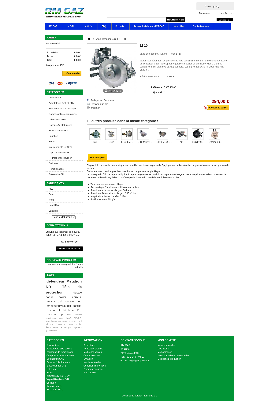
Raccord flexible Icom (60, 310)
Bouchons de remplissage (62, 108)
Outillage (53, 163)
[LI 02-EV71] (127, 134)
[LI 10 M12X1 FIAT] (144, 134)
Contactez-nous (201, 26)
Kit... (182, 142)
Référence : (157, 87)
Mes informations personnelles (173, 355)
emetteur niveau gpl (58, 305)
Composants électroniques (62, 114)
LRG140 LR (198, 142)
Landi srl (53, 211)
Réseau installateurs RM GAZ (148, 26)
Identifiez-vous (226, 13)
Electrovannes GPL (59, 130)
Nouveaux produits (61, 260)
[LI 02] (111, 134)
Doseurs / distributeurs (60, 125)
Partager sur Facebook (102, 100)
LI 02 (111, 142)
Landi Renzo (55, 205)
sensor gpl (53, 301)
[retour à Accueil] (89, 39)
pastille (77, 305)
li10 (79, 310)
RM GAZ (51, 27)
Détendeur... (215, 142)
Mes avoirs (163, 348)
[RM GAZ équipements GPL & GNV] (64, 13)
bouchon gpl (55, 314)
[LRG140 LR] (198, 134)
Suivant (227, 135)
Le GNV (86, 27)
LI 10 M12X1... (144, 142)
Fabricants (55, 183)
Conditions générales (95, 365)
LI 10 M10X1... (164, 142)
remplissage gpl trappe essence (61, 321)
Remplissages (56, 169)
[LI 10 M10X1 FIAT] (164, 134)
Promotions (89, 345)
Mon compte (167, 340)
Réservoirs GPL (57, 174)
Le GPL (68, 27)
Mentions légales (92, 362)
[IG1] (95, 134)
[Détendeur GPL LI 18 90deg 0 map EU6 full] (215, 134)
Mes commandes (166, 345)
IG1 (95, 142)
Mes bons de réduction (169, 359)
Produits (118, 27)
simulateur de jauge (64, 324)
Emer (51, 194)
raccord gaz (66, 327)
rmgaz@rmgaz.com (139, 360)
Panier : (212, 6)
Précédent (87, 135)
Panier (51, 37)
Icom (51, 200)
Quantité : (158, 92)
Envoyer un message (69, 249)
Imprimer (95, 108)
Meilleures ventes (93, 352)
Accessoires (55, 97)
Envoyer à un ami (100, 104)
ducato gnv (73, 301)
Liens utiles (178, 26)
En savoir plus (97, 157)
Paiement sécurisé (93, 369)
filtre (69, 314)
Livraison (88, 359)
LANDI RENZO (73, 318)
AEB (51, 189)
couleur (76, 297)
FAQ (102, 27)
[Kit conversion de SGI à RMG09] (182, 134)
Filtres (52, 141)
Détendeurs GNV (57, 119)
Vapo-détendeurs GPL (60, 152)
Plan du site (90, 372)
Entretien (53, 136)
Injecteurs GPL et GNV (60, 147)
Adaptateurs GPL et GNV (61, 103)
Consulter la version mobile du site (139, 395)
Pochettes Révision (62, 158)
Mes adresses (165, 352)
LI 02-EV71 (127, 142)
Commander (73, 73)
